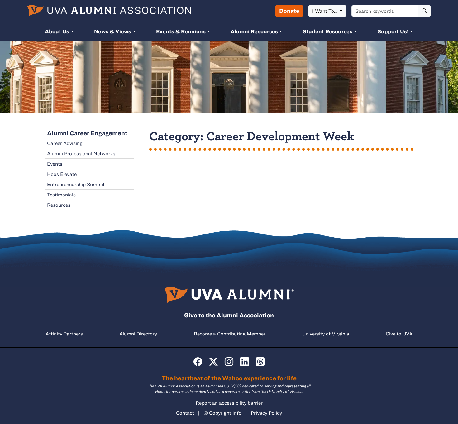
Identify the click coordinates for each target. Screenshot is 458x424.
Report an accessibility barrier (229, 403)
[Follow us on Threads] (260, 362)
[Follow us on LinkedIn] (244, 362)
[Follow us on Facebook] (197, 362)
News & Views (112, 31)
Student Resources (327, 31)
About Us (57, 31)
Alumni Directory (138, 333)
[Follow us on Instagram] (229, 362)
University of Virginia (325, 333)
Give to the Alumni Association (229, 315)
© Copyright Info (222, 413)
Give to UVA (399, 333)
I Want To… (325, 11)
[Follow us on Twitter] (213, 362)
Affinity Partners (64, 333)
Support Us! (392, 31)
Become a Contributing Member (229, 333)
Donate (289, 10)
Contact (185, 413)
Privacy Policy (266, 413)
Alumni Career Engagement (87, 133)
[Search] (424, 11)
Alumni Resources (254, 31)
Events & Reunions (181, 31)
